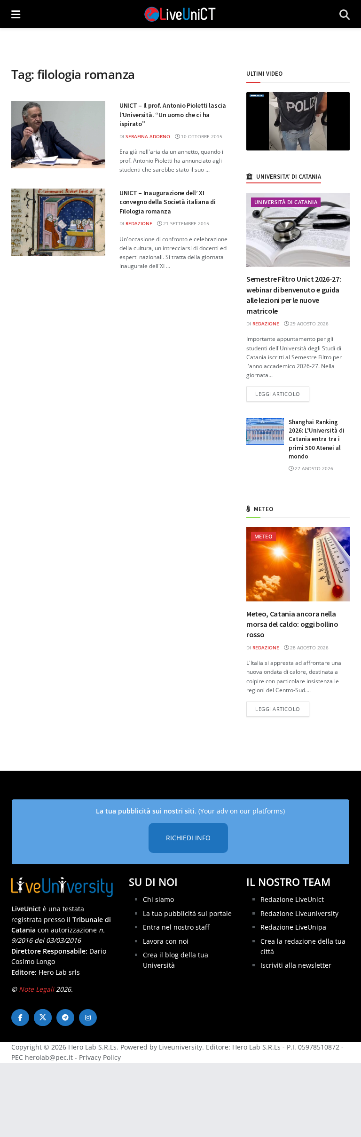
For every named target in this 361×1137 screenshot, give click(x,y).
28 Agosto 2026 (309, 647)
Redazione (139, 223)
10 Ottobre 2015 (201, 136)
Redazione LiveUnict (292, 899)
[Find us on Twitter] (43, 1017)
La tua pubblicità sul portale (187, 913)
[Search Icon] (344, 14)
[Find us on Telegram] (65, 1017)
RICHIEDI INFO (188, 837)
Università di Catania (285, 201)
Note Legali (36, 989)
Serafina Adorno (148, 136)
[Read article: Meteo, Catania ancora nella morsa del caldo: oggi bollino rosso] (298, 564)
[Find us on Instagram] (88, 1017)
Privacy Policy (100, 1057)
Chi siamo (158, 899)
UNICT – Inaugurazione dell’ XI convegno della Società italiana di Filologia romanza (167, 202)
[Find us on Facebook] (20, 1017)
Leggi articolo (282, 393)
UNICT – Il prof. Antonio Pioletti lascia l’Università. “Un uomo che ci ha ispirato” (172, 114)
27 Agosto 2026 (313, 468)
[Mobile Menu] (15, 14)
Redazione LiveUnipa (293, 927)
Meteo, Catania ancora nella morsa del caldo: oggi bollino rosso (292, 624)
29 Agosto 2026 (309, 323)
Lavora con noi (165, 941)
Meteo (263, 536)
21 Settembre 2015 (185, 223)
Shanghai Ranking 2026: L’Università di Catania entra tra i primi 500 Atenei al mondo (317, 439)
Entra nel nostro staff (176, 927)
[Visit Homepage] (180, 14)
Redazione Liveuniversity (299, 913)
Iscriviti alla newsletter (295, 965)
